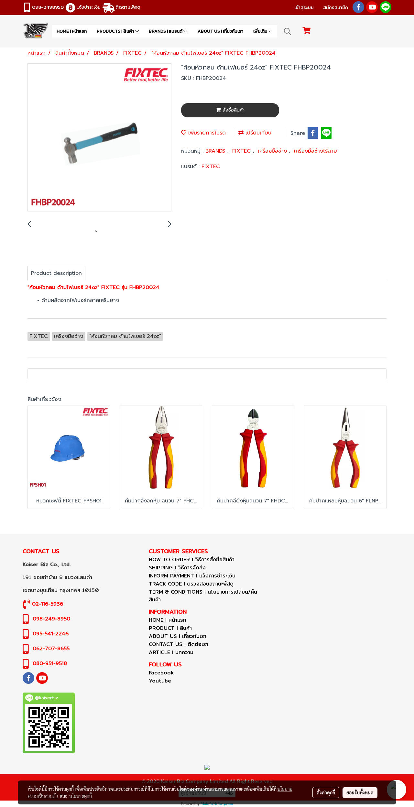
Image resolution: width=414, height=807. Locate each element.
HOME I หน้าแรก (72, 31)
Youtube (160, 681)
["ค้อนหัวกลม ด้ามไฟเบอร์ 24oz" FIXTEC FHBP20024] (99, 138)
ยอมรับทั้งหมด (360, 792)
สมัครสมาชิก (335, 7)
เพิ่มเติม (260, 31)
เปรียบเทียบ (257, 133)
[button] (287, 31)
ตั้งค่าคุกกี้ (326, 792)
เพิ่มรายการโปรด (206, 133)
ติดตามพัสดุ (127, 7)
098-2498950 (48, 7)
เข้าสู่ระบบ (304, 7)
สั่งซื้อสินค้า (233, 110)
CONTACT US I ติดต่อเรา (178, 644)
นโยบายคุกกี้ (80, 796)
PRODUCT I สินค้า (170, 628)
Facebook (161, 673)
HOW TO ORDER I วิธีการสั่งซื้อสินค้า (191, 559)
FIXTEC (242, 151)
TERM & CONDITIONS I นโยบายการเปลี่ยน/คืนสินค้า (203, 596)
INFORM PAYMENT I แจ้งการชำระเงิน (192, 576)
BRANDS (216, 151)
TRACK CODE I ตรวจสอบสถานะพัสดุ (191, 584)
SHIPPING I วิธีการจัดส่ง (177, 568)
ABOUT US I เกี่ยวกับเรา (220, 31)
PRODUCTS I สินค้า (116, 31)
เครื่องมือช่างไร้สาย (315, 151)
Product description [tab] (56, 273)
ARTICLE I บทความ (171, 652)
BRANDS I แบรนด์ (166, 31)
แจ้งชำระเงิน (88, 7)
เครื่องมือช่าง (273, 151)
